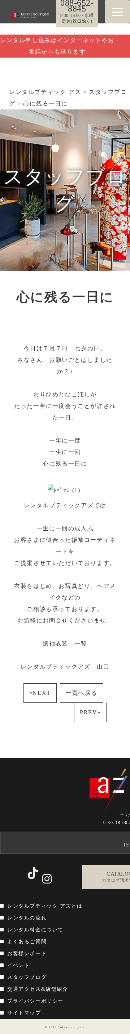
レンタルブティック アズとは (44, 906)
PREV (90, 712)
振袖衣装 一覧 (68, 643)
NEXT (40, 693)
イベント (18, 965)
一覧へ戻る (82, 693)
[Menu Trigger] (117, 11)
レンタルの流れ (27, 918)
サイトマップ (24, 1013)
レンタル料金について (35, 929)
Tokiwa (64, 1027)
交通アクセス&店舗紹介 (37, 989)
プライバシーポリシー (35, 1001)
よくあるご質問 (27, 941)
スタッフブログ (27, 977)
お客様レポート (27, 953)
